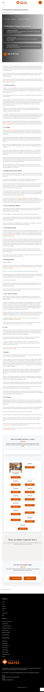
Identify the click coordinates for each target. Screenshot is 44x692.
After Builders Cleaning (6, 628)
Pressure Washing (5, 634)
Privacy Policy (4, 613)
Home (3, 601)
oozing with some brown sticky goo (16, 266)
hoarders (4, 424)
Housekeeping (4, 643)
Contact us (4, 608)
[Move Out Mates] (21, 2)
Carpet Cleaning (5, 623)
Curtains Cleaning (5, 645)
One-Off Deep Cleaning (6, 625)
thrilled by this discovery (7, 122)
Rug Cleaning (4, 641)
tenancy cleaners (6, 80)
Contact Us (30, 578)
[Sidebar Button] (3, 3)
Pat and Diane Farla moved (11, 130)
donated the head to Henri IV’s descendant (17, 318)
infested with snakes (11, 234)
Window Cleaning (5, 630)
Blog (3, 615)
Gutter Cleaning (5, 649)
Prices (3, 604)
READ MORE (16, 477)
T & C (3, 610)
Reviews (3, 606)
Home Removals (5, 652)
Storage (3, 656)
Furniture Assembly (5, 654)
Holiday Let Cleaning (6, 632)
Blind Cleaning (4, 647)
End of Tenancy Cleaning (6, 621)
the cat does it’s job (16, 347)
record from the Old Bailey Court (22, 198)
